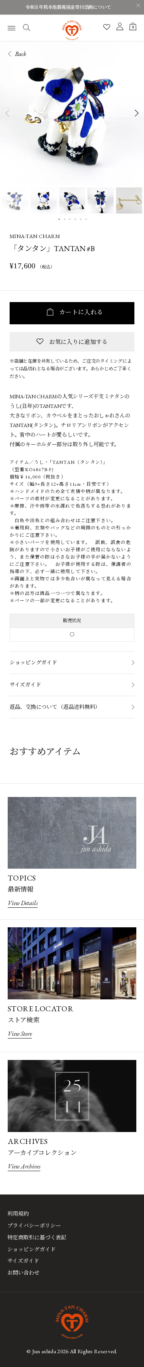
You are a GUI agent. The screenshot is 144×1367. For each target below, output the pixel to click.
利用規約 (18, 1213)
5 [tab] (81, 218)
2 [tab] (64, 218)
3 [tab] (70, 218)
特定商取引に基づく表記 (36, 1237)
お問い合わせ (23, 1272)
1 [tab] (59, 218)
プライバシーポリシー (34, 1225)
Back (20, 54)
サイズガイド (25, 684)
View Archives (24, 1166)
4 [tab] (75, 218)
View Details (23, 903)
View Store (20, 1034)
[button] (72, 341)
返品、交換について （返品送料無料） (55, 706)
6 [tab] (86, 218)
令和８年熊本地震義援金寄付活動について (68, 7)
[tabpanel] (72, 113)
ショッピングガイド (33, 662)
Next (137, 113)
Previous (7, 113)
